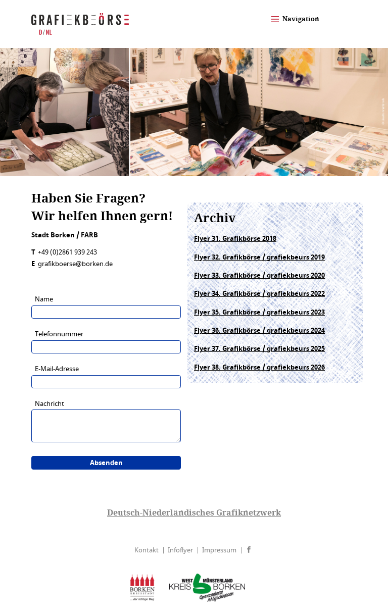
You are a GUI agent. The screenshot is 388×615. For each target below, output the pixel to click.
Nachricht (49, 403)
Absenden (106, 463)
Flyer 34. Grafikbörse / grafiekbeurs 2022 (259, 293)
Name (44, 299)
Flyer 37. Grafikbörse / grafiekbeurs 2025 (259, 348)
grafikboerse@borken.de (75, 264)
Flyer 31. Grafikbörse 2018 (235, 238)
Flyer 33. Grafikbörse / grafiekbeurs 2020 (259, 275)
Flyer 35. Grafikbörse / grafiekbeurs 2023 (259, 312)
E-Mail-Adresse (57, 369)
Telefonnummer (59, 334)
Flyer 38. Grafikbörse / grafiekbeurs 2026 (259, 367)
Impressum (219, 550)
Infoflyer (180, 550)
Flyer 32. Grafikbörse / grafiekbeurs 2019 (259, 257)
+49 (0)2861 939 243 (67, 252)
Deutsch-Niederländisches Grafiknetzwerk (194, 512)
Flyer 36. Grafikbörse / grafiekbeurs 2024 (259, 330)
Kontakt (146, 550)
